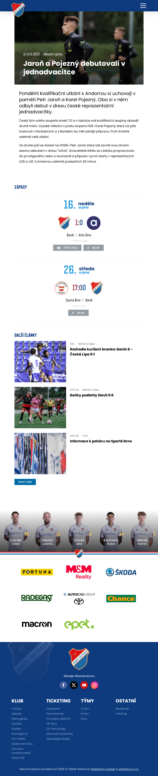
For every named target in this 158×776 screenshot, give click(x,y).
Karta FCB (18, 758)
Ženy (84, 719)
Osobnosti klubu (22, 744)
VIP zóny (51, 724)
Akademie (122, 709)
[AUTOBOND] (79, 600)
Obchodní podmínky (59, 734)
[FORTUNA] (37, 574)
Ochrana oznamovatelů (21, 751)
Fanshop (121, 714)
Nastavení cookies (103, 769)
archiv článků (25, 481)
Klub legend (19, 734)
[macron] (37, 626)
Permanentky (55, 714)
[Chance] (121, 600)
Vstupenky (53, 709)
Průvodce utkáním (58, 719)
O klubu (17, 709)
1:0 (79, 222)
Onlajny (96, 247)
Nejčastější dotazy (58, 739)
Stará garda (19, 719)
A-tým (85, 709)
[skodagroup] (121, 574)
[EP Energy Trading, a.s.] (79, 626)
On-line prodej (55, 729)
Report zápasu (70, 247)
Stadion (17, 729)
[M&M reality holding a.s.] (79, 574)
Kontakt (17, 724)
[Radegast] (37, 600)
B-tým (85, 714)
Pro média (18, 739)
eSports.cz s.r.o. (129, 769)
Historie (16, 714)
